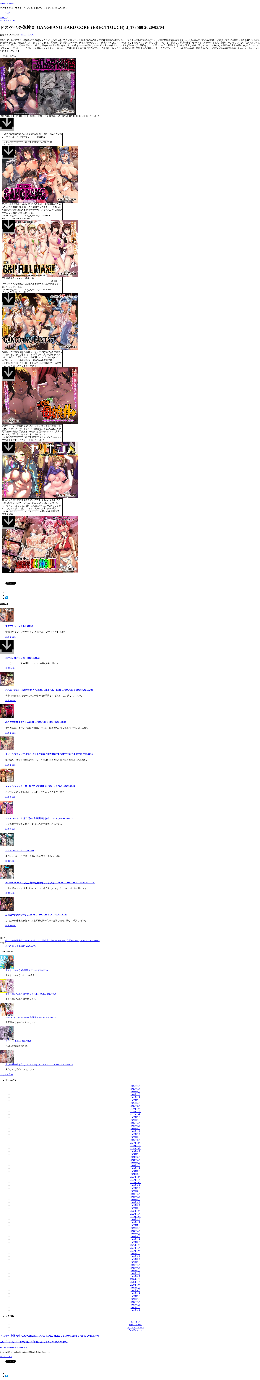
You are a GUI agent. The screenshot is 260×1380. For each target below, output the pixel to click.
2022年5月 (135, 1231)
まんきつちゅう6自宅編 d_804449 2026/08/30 (26, 970)
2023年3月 (135, 1202)
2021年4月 (135, 1268)
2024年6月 (135, 1160)
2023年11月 (135, 1180)
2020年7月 (135, 1293)
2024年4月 (135, 1165)
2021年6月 (135, 1262)
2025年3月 (135, 1134)
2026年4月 (135, 1097)
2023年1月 (135, 1208)
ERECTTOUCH (28, 35)
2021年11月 (135, 1248)
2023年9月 (135, 1185)
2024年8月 (135, 1154)
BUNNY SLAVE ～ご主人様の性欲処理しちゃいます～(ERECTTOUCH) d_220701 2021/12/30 (50, 882)
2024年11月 (135, 1145)
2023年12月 (135, 1177)
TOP (7, 13)
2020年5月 (135, 1299)
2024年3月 (135, 1168)
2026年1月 (135, 1106)
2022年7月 (135, 1225)
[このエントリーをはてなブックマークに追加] (6, 598)
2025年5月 (135, 1128)
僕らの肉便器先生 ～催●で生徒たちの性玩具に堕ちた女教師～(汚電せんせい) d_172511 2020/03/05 (52, 940)
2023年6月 (135, 1194)
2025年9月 (135, 1117)
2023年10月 (135, 1182)
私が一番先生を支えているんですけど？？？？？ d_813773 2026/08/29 (39, 1064)
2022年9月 (135, 1219)
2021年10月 (135, 1251)
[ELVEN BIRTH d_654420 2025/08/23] (7, 653)
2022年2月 (135, 1239)
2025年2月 (135, 1137)
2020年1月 (135, 1310)
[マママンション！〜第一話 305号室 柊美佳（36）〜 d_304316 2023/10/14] (7, 781)
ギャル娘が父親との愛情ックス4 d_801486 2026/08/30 (30, 994)
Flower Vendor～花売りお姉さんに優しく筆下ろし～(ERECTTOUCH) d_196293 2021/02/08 (49, 690)
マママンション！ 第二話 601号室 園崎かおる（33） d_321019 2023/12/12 (40, 818)
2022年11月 (135, 1214)
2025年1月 (135, 1140)
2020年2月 (135, 1307)
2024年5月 (135, 1163)
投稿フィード (135, 1324)
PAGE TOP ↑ (6, 1356)
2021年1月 (135, 1276)
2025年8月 (135, 1120)
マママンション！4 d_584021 (19, 626)
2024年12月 (135, 1143)
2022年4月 (135, 1234)
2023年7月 (135, 1191)
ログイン (135, 1322)
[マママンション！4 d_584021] (7, 621)
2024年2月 (135, 1171)
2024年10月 (135, 1148)
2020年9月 (135, 1288)
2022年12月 (135, 1211)
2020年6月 (135, 1296)
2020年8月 (135, 1290)
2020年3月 (135, 1305)
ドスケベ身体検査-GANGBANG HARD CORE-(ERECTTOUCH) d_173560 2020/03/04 (49, 1335)
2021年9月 (135, 1253)
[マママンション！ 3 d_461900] (7, 845)
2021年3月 (135, 1270)
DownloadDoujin (7, 3)
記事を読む (10, 637)
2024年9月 (135, 1151)
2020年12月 (135, 1279)
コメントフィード (135, 1327)
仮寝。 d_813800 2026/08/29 (18, 1041)
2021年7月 (135, 1259)
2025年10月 (135, 1114)
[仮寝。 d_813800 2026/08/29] (7, 1039)
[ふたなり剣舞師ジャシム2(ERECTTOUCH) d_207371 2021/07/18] (7, 910)
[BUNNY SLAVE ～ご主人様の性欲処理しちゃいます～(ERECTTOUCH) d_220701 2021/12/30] (7, 878)
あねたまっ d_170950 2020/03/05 (20, 946)
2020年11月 (135, 1282)
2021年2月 (135, 1273)
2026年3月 (135, 1100)
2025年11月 (135, 1111)
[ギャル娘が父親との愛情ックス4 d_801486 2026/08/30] (7, 992)
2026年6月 (135, 1091)
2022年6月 (135, 1228)
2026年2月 (135, 1103)
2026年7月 (135, 1089)
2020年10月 (135, 1285)
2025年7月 (135, 1123)
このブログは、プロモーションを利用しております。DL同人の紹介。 (34, 1341)
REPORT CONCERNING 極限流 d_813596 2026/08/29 (30, 1017)
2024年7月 (135, 1157)
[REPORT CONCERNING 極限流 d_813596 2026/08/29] (7, 1015)
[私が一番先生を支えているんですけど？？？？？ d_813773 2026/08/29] (7, 1062)
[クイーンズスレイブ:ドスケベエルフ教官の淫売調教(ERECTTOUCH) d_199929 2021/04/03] (7, 749)
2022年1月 (135, 1242)
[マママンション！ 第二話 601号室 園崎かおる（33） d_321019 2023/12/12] (7, 813)
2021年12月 (135, 1245)
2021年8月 (135, 1256)
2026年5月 (135, 1094)
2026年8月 (135, 1086)
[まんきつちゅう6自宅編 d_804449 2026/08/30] (7, 968)
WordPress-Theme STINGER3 (13, 1347)
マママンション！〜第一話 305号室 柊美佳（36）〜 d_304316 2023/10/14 (40, 786)
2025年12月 (135, 1109)
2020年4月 (135, 1302)
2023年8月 (135, 1188)
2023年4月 (135, 1199)
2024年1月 (135, 1174)
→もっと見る (6, 1074)
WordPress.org (135, 1330)
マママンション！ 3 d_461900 (19, 850)
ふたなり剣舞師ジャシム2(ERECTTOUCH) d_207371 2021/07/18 (36, 915)
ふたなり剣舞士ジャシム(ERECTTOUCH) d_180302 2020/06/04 (35, 722)
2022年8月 (135, 1222)
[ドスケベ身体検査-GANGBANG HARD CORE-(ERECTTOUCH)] (130, 124)
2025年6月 (135, 1126)
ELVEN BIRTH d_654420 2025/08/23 (22, 658)
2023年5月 (135, 1197)
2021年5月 (135, 1265)
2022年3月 (135, 1236)
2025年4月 (135, 1131)
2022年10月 (135, 1216)
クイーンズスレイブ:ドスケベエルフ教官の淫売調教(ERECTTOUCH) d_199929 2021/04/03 (49, 754)
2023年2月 (135, 1205)
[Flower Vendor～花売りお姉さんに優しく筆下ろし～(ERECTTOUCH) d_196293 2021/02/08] (7, 685)
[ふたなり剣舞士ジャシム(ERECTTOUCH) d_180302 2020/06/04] (7, 717)
